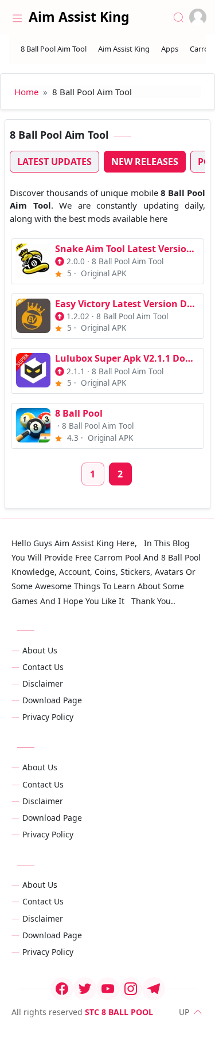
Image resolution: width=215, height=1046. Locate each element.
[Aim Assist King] (124, 49)
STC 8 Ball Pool (119, 1011)
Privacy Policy (47, 716)
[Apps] (169, 49)
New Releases (144, 161)
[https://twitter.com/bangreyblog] (84, 988)
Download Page (52, 700)
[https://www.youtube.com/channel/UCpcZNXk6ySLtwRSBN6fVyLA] (107, 988)
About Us (39, 650)
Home (26, 91)
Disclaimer (42, 683)
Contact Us (43, 666)
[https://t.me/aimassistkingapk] (153, 988)
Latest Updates (54, 161)
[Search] (178, 17)
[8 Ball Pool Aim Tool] (54, 49)
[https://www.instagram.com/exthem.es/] (130, 988)
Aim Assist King (79, 16)
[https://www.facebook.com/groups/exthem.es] (61, 988)
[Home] (17, 17)
